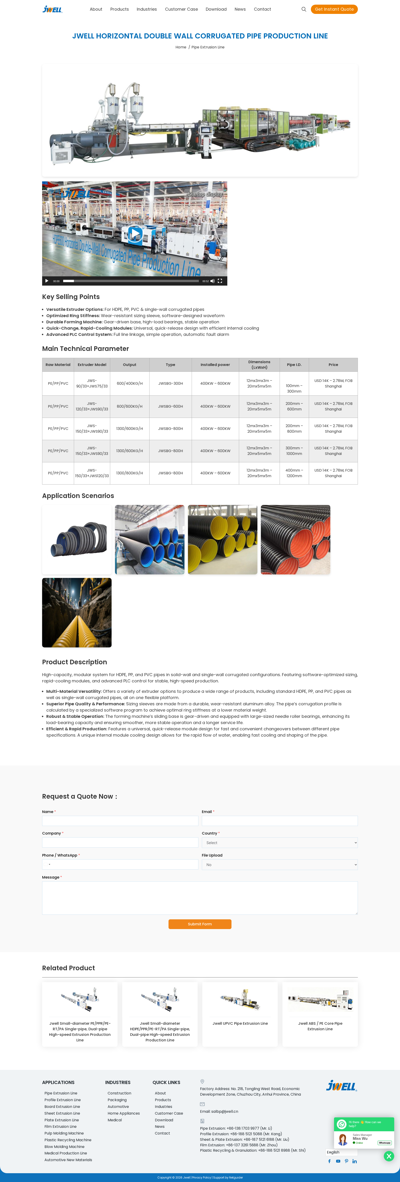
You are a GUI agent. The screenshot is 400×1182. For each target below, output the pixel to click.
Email (207, 811)
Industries (147, 9)
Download (216, 9)
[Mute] (212, 281)
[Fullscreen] (220, 281)
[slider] (131, 281)
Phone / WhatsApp (59, 855)
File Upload (212, 855)
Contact (262, 9)
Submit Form (200, 924)
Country (209, 833)
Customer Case (181, 9)
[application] (134, 233)
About (96, 9)
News (240, 9)
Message (50, 877)
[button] (134, 233)
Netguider (236, 1177)
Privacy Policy (201, 1177)
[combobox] (47, 864)
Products (119, 9)
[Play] (46, 281)
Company (51, 833)
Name (47, 811)
